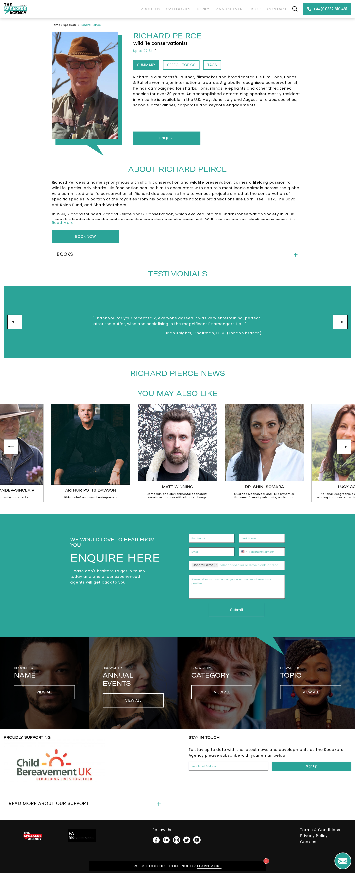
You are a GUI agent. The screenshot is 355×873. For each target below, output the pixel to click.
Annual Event (230, 9)
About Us (150, 9)
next (340, 322)
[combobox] (243, 552)
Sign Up (311, 766)
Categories (178, 9)
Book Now (85, 236)
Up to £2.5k (143, 51)
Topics (203, 9)
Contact (277, 9)
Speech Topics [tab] (181, 64)
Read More (63, 222)
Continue (179, 866)
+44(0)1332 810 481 (330, 8)
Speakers (70, 25)
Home (56, 25)
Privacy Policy (314, 835)
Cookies (308, 841)
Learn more (209, 866)
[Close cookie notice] (266, 861)
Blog (256, 9)
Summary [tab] (146, 64)
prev (14, 322)
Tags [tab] (212, 64)
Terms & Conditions (320, 829)
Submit (236, 609)
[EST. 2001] (15, 15)
